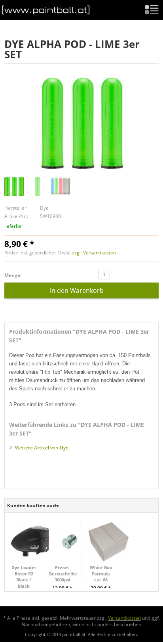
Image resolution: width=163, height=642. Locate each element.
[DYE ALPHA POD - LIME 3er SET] (81, 123)
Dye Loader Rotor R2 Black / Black (23, 576)
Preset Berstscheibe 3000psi (62, 573)
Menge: (12, 275)
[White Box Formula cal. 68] (108, 541)
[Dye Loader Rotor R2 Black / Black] (31, 541)
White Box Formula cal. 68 (101, 573)
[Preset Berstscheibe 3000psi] (70, 541)
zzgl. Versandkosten (94, 252)
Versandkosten (124, 618)
